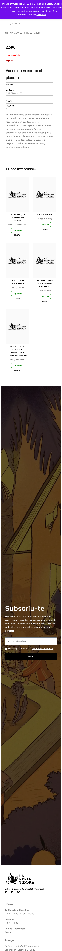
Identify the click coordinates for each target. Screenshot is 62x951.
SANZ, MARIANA (45, 291)
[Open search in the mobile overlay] (31, 23)
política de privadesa (42, 648)
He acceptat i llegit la (30, 648)
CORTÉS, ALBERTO (17, 288)
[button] (32, 152)
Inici (6, 32)
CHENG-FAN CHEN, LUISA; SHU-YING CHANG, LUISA (17, 360)
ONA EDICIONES (14, 93)
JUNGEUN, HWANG (45, 219)
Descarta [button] (41, 14)
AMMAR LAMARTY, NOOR (17, 225)
